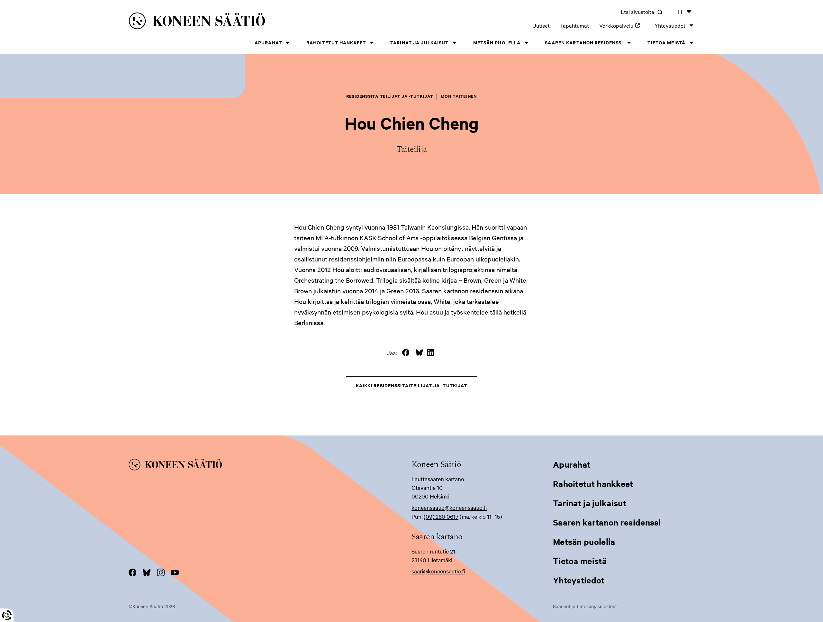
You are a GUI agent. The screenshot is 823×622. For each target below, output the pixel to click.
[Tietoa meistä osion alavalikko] (691, 42)
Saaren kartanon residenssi (584, 42)
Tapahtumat (574, 25)
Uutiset (541, 25)
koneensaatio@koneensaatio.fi (449, 507)
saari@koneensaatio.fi (438, 571)
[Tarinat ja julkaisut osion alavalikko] (454, 42)
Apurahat (268, 42)
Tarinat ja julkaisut (419, 42)
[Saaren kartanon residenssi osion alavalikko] (629, 42)
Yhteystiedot (670, 25)
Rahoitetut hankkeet (336, 42)
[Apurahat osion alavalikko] (288, 42)
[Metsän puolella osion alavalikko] (526, 42)
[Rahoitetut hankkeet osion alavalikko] (371, 42)
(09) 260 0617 (441, 516)
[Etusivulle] (251, 22)
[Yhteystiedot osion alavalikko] (691, 25)
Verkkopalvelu (621, 25)
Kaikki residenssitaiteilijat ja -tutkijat (411, 385)
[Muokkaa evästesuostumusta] (7, 615)
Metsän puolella (497, 42)
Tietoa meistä (666, 42)
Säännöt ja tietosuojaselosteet (585, 606)
